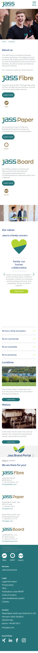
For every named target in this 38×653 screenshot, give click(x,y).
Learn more (8, 95)
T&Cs (4, 588)
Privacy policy (8, 585)
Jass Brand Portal (19, 455)
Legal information (9, 581)
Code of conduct (9, 595)
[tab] (19, 331)
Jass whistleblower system (13, 598)
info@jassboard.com (10, 541)
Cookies (5, 601)
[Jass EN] (8, 4)
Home (4, 42)
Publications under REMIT (13, 591)
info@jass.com (7, 508)
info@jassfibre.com (9, 484)
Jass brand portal (9, 570)
